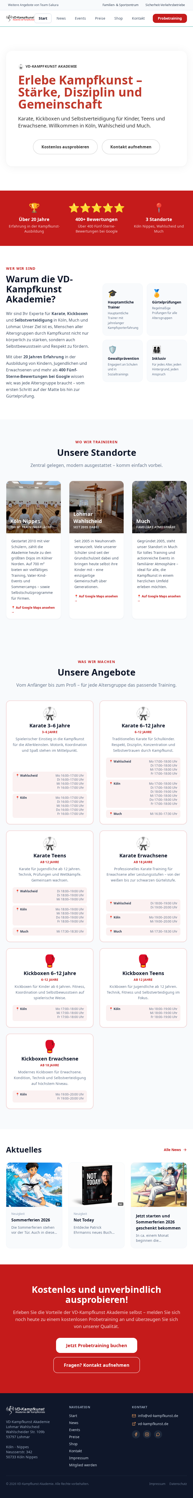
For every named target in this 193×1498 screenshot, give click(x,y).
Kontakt (138, 18)
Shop (118, 18)
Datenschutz (178, 1484)
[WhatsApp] (158, 1434)
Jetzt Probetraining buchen (96, 1345)
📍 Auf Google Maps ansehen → (33, 610)
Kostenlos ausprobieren (65, 147)
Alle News (172, 1149)
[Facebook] (136, 1434)
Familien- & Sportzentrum (120, 5)
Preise (100, 18)
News (61, 18)
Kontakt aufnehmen (131, 147)
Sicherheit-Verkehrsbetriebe (165, 5)
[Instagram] (147, 1434)
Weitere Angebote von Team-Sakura (33, 5)
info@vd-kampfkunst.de (158, 1415)
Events (80, 18)
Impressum (78, 1458)
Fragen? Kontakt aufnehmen (96, 1365)
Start (43, 18)
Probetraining (170, 18)
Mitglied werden (83, 1465)
